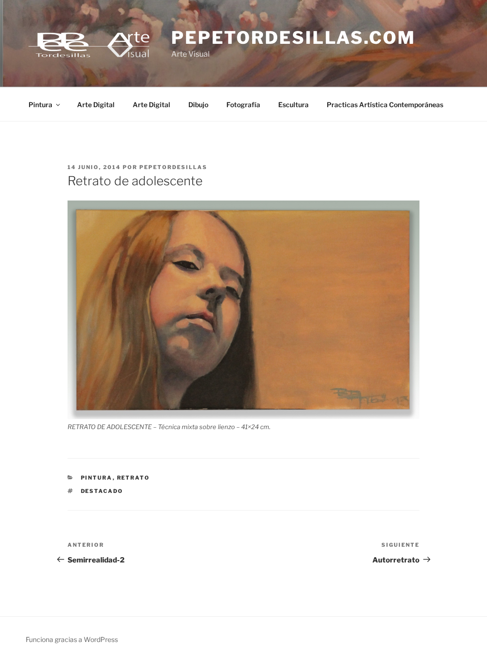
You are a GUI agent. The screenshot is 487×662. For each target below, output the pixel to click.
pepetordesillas (173, 167)
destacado (102, 491)
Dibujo (198, 104)
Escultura (293, 104)
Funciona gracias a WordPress (72, 639)
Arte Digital (96, 104)
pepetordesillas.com (293, 37)
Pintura (40, 104)
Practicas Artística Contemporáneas (385, 104)
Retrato (133, 477)
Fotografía (243, 104)
